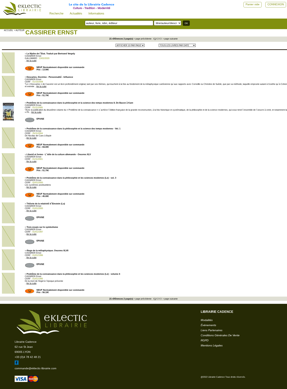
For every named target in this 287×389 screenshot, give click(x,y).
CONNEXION (275, 4)
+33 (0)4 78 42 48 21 (28, 357)
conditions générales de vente (220, 335)
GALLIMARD (31, 58)
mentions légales (212, 345)
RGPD (205, 340)
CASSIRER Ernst (51, 32)
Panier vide (252, 4)
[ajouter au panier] (30, 70)
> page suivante (170, 39)
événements (208, 325)
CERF (28, 81)
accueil (8, 30)
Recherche (56, 13)
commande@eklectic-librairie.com (35, 368)
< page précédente (143, 39)
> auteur (19, 30)
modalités (207, 320)
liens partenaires (211, 330)
